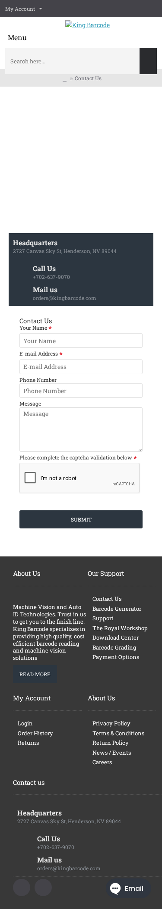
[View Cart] (151, 30)
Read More (35, 674)
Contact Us (88, 78)
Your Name (33, 328)
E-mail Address (38, 353)
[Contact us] (43, 887)
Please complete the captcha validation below (75, 457)
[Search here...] (148, 61)
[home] (65, 78)
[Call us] (21, 887)
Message (30, 403)
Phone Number (38, 380)
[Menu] (17, 32)
